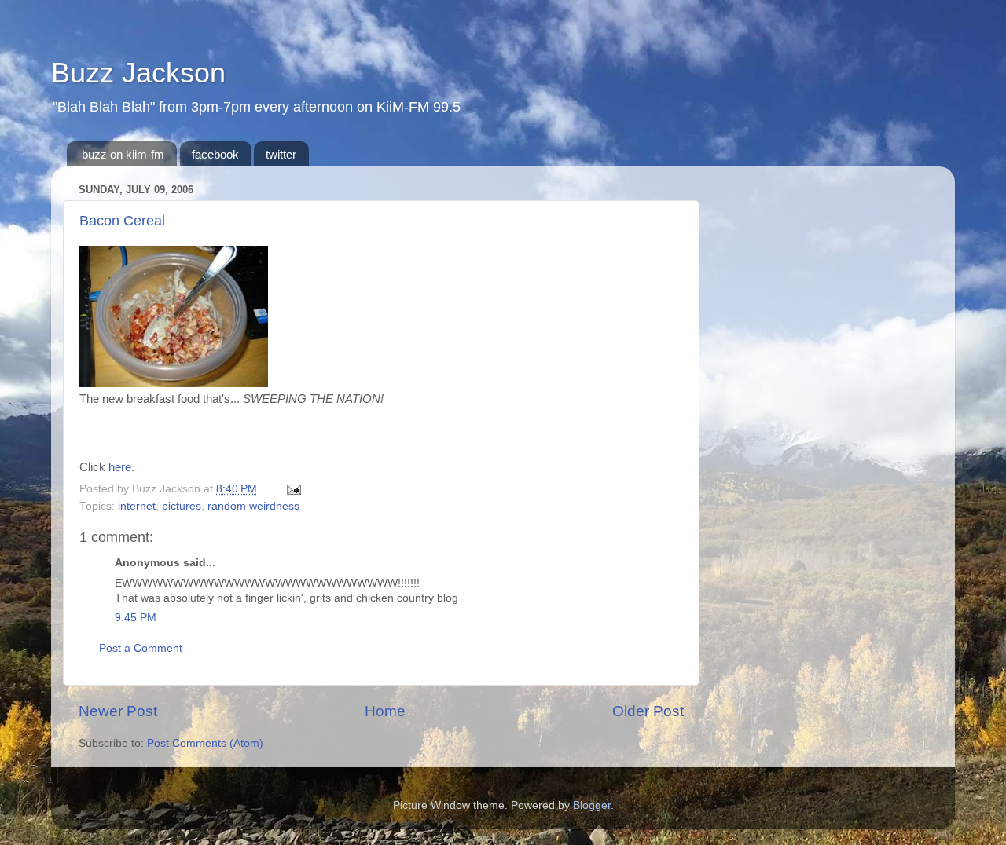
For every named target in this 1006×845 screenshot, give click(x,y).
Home (385, 711)
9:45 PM (135, 618)
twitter (281, 154)
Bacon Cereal (122, 221)
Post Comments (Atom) (205, 743)
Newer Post (118, 711)
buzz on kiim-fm (123, 154)
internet (137, 506)
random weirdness (253, 506)
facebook (215, 154)
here (119, 467)
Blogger (592, 805)
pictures (181, 506)
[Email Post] (291, 489)
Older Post (648, 711)
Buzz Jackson (138, 73)
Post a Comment (140, 648)
